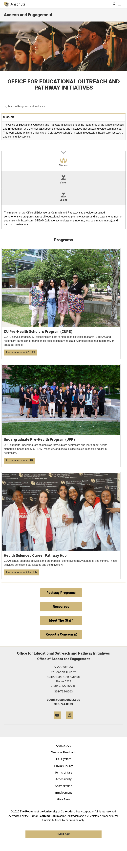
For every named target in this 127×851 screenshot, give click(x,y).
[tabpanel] (63, 217)
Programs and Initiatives (31, 106)
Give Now (63, 799)
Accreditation (63, 786)
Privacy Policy (63, 765)
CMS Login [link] (63, 834)
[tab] (63, 161)
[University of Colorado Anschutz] (14, 4)
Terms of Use (63, 772)
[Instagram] (70, 720)
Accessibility (63, 779)
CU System (63, 759)
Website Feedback (63, 752)
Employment (63, 792)
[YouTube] (57, 720)
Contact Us (63, 745)
